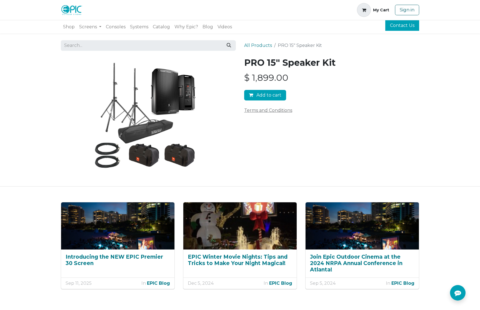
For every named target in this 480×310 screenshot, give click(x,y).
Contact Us (402, 25)
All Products (258, 45)
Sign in (407, 9)
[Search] (229, 45)
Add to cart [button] (268, 95)
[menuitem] (69, 26)
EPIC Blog (158, 283)
